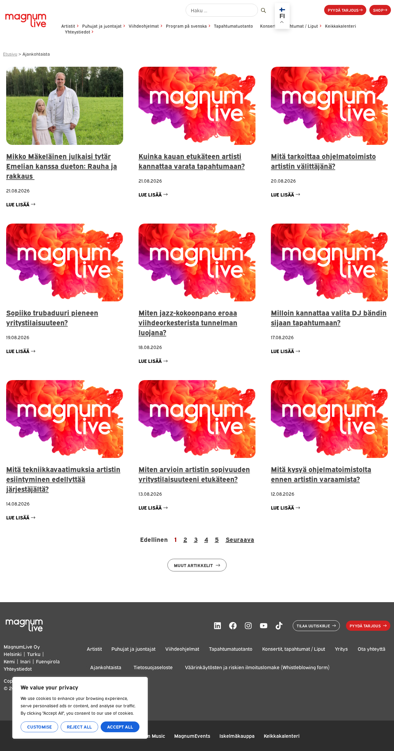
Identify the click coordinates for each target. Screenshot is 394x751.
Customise (39, 726)
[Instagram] (248, 625)
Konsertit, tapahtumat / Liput (293, 648)
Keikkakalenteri (340, 26)
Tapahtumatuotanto (233, 26)
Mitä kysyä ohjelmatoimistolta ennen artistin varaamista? (321, 473)
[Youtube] (263, 625)
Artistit (68, 26)
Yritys (341, 648)
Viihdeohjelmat (144, 26)
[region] (80, 708)
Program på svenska (186, 26)
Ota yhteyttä (371, 648)
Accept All (120, 726)
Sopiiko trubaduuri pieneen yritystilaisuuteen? (52, 317)
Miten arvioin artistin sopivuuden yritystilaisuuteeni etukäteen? (194, 473)
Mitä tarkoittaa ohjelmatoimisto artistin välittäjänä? (323, 160)
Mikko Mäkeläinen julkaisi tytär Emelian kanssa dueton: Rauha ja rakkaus (61, 165)
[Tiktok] (279, 625)
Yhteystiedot (77, 31)
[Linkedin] (217, 625)
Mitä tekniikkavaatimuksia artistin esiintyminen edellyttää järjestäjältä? (63, 478)
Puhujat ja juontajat (102, 26)
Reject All (79, 726)
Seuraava (240, 539)
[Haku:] (222, 10)
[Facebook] (232, 625)
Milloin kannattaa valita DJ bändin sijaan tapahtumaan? (329, 317)
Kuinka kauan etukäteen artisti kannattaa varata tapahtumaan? (192, 160)
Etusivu (10, 54)
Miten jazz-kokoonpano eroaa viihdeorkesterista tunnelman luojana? (188, 322)
